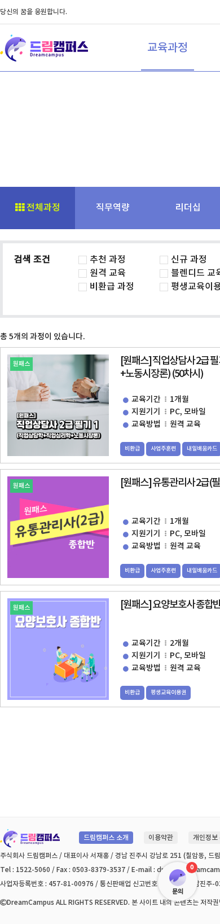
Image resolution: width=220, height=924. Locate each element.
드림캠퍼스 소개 (106, 838)
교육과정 (167, 48)
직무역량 (113, 208)
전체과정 (42, 208)
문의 (177, 891)
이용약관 (160, 838)
